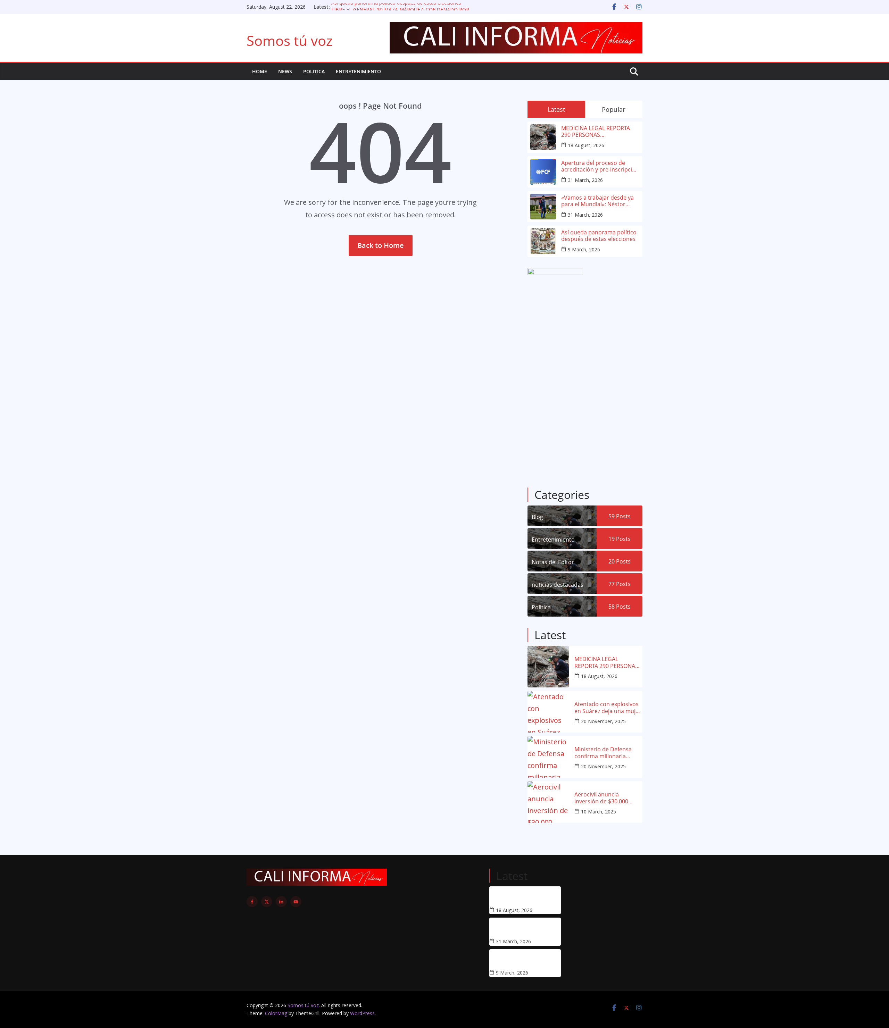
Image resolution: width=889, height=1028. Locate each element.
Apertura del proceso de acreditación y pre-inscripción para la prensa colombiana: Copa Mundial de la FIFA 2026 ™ (600, 166)
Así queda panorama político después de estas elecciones (396, 6)
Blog (537, 517)
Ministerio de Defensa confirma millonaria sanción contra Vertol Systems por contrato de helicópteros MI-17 (606, 752)
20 (619, 561)
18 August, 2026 (586, 145)
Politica (314, 71)
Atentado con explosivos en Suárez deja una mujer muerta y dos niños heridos (607, 707)
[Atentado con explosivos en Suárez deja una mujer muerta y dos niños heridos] (548, 712)
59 (619, 516)
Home (259, 71)
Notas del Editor (553, 562)
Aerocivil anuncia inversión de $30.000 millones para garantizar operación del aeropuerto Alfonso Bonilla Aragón (608, 797)
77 (619, 584)
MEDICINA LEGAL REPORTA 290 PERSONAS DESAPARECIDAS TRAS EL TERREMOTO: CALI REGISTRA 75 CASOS (597, 131)
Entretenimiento (358, 71)
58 (619, 606)
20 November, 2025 (603, 721)
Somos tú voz (290, 40)
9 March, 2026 (584, 249)
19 (619, 539)
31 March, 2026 (585, 180)
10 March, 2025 (598, 811)
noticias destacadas (557, 584)
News (285, 71)
